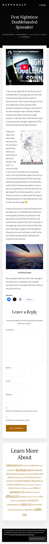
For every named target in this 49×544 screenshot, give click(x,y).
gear (18, 484)
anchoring (26, 465)
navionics (29, 492)
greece (25, 484)
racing (32, 500)
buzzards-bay (19, 477)
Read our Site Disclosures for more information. (22, 534)
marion (30, 488)
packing (30, 496)
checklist (10, 481)
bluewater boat (11, 474)
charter (38, 477)
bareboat (23, 469)
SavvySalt (15, 4)
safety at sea (37, 504)
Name (9, 368)
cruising (19, 481)
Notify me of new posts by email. (18, 420)
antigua (34, 465)
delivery (29, 481)
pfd (41, 496)
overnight (23, 496)
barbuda (12, 470)
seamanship (29, 509)
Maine (24, 488)
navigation (17, 491)
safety (26, 504)
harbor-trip (31, 484)
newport (36, 492)
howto (11, 488)
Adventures (8, 34)
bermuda (37, 470)
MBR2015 (37, 488)
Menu (43, 5)
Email (8, 381)
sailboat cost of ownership (16, 509)
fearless (11, 484)
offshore (12, 496)
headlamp (39, 484)
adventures (14, 465)
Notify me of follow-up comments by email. (21, 411)
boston (31, 474)
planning (13, 500)
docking (38, 481)
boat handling (22, 474)
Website (9, 395)
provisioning (22, 500)
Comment (10, 330)
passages (36, 496)
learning (18, 488)
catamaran (30, 477)
